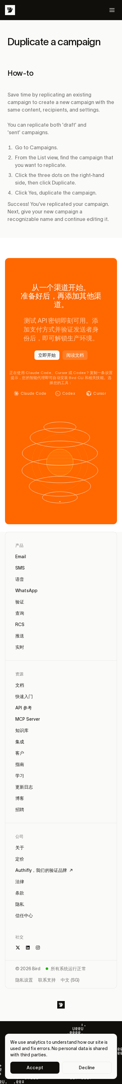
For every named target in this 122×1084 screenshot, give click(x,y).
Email (20, 556)
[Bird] (10, 10)
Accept (35, 1067)
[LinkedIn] (27, 947)
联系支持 (47, 979)
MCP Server (27, 719)
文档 (19, 685)
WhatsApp (26, 590)
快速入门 (24, 696)
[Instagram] (37, 947)
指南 (19, 764)
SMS (20, 567)
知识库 (21, 730)
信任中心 (24, 915)
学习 (19, 775)
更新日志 (24, 787)
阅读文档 (75, 355)
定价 (19, 858)
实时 (19, 647)
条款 (19, 892)
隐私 (19, 904)
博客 (19, 798)
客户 (19, 753)
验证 (19, 601)
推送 (19, 635)
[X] (17, 947)
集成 (19, 741)
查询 (19, 613)
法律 (19, 881)
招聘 (19, 809)
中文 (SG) (70, 979)
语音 (19, 579)
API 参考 (23, 707)
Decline (87, 1067)
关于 (19, 847)
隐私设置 (24, 979)
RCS (19, 624)
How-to (20, 73)
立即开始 (47, 355)
